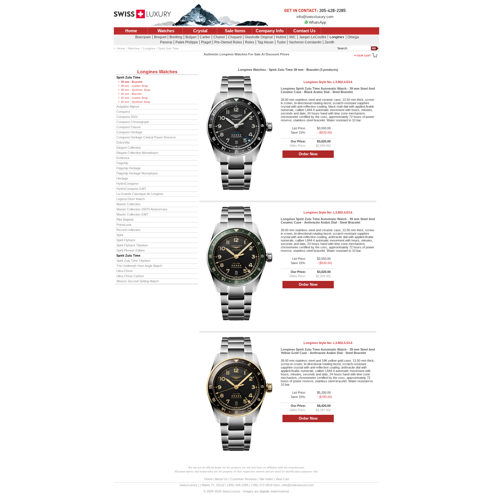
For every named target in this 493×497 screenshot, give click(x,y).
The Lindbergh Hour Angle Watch (139, 265)
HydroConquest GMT (131, 188)
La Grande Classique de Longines (139, 194)
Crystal (200, 31)
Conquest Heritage (129, 132)
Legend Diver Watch (130, 199)
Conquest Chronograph (132, 122)
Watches (165, 31)
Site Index (266, 479)
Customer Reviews (243, 479)
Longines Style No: (328, 82)
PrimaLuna (123, 224)
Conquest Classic (128, 127)
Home (131, 31)
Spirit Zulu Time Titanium (133, 260)
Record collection (128, 230)
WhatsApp (317, 22)
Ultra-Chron (124, 271)
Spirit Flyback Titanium (132, 245)
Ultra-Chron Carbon (130, 276)
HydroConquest (127, 183)
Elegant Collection (128, 147)
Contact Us (304, 31)
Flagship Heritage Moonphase (137, 173)
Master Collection (128, 204)
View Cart (282, 479)
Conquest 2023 (127, 116)
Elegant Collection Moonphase (137, 152)
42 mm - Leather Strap (134, 97)
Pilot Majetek (125, 219)
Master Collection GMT (132, 214)
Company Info (270, 31)
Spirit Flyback (125, 240)
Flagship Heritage (128, 168)
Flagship (122, 163)
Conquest (123, 111)
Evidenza (122, 158)
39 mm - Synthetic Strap (135, 89)
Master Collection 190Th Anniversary (141, 209)
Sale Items (235, 31)
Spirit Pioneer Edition (130, 250)
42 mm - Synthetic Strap (135, 101)
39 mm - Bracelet (131, 82)
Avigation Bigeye (127, 106)
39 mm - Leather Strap (134, 85)
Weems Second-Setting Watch (137, 281)
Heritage (122, 178)
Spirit (119, 235)
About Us (221, 479)
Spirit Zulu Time (128, 77)
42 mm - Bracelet (131, 93)
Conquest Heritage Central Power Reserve (146, 137)
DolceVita (123, 142)
